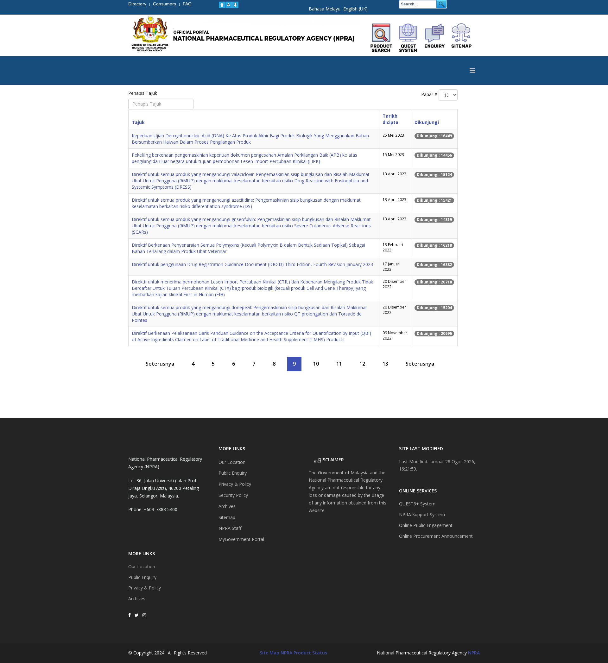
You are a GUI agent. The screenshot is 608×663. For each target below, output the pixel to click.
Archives (136, 598)
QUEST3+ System (417, 504)
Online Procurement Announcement (436, 536)
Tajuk (138, 122)
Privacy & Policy (144, 588)
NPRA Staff (229, 528)
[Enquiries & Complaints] (434, 37)
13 (385, 363)
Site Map (269, 653)
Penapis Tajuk (143, 93)
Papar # (429, 94)
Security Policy (233, 495)
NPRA (474, 653)
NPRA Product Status (304, 653)
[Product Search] (381, 37)
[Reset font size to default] (228, 5)
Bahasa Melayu (324, 9)
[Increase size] (222, 5)
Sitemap (226, 517)
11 (339, 363)
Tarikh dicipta (390, 119)
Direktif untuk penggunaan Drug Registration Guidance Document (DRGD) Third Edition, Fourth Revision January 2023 (252, 264)
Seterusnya (160, 363)
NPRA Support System (422, 514)
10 (316, 363)
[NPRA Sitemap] (461, 37)
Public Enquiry (142, 577)
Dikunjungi (427, 122)
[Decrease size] (235, 5)
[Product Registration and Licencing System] (408, 37)
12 (362, 363)
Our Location (141, 566)
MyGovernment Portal (241, 539)
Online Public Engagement (426, 525)
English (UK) (355, 9)
